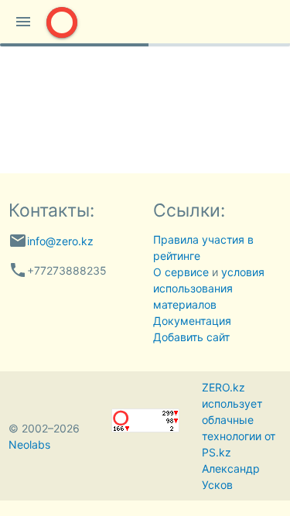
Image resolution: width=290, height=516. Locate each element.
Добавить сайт (191, 336)
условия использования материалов (208, 288)
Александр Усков (231, 476)
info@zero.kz (60, 241)
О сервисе (181, 272)
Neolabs (29, 444)
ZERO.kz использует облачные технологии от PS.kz (238, 420)
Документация (192, 320)
